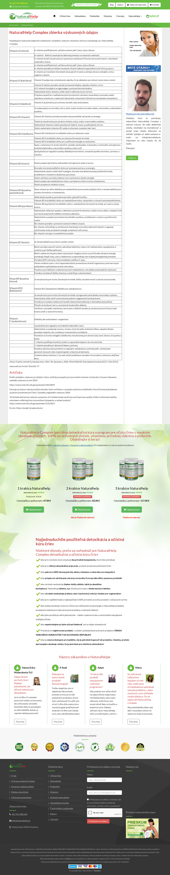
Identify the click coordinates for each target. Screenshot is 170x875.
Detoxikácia (80, 16)
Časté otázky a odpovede (61, 808)
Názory (53, 814)
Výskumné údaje (27, 25)
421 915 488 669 (20, 3)
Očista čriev (65, 16)
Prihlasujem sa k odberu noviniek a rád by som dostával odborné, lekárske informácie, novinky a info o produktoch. (104, 803)
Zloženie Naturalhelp (59, 797)
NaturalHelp (134, 16)
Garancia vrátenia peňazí (81, 445)
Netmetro (97, 871)
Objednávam (35, 509)
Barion (68, 859)
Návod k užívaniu (61, 445)
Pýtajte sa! (132, 158)
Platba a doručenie (19, 792)
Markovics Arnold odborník (140, 113)
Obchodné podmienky (21, 797)
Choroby (120, 16)
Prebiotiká (94, 16)
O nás (13, 775)
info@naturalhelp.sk (20, 6)
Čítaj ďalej (20, 722)
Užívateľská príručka (59, 803)
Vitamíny (108, 16)
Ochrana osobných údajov (23, 781)
